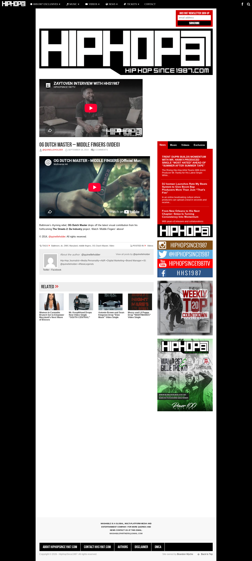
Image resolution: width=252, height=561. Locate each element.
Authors (123, 547)
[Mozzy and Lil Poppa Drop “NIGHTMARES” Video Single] (141, 301)
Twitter (46, 270)
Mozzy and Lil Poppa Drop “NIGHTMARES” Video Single (139, 315)
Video (111, 246)
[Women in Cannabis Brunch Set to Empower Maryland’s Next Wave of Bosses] (52, 301)
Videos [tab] (185, 145)
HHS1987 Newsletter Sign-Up (194, 13)
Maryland (73, 246)
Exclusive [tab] (199, 145)
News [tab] (163, 144)
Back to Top (207, 554)
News (112, 4)
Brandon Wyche (185, 554)
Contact (150, 4)
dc (62, 246)
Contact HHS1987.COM (97, 547)
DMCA (158, 547)
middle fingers (85, 246)
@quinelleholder (52, 150)
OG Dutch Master (100, 246)
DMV (66, 246)
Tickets (132, 4)
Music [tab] (173, 145)
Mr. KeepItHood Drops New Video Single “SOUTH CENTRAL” (80, 315)
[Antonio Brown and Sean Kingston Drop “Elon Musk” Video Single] (111, 301)
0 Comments (101, 150)
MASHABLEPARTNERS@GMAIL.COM (126, 533)
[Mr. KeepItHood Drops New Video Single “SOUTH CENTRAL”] (82, 301)
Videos (150, 246)
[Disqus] (96, 371)
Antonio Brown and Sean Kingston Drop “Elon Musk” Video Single (111, 315)
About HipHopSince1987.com (60, 547)
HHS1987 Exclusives (45, 4)
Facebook (56, 270)
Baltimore (55, 246)
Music (73, 4)
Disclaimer (141, 547)
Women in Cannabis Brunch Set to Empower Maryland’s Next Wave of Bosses (51, 316)
